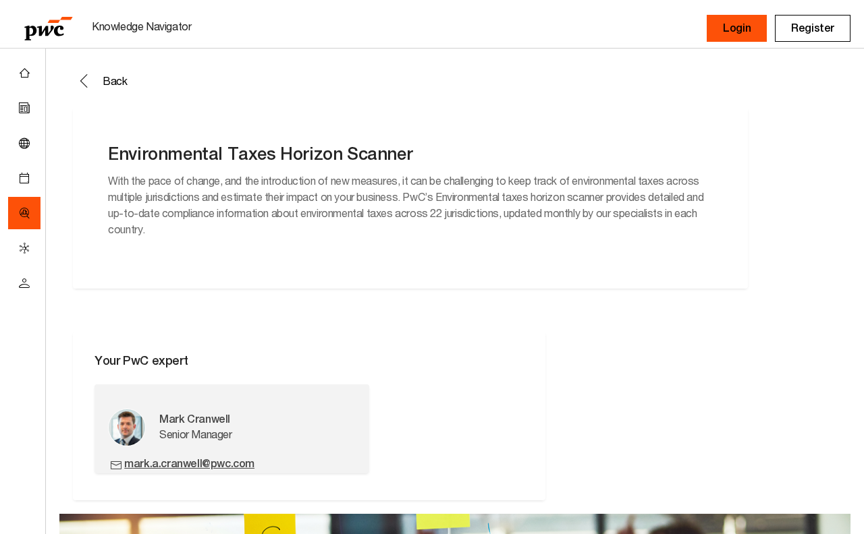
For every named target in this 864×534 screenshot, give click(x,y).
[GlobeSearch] (24, 143)
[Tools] (24, 213)
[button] (737, 28)
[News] (24, 108)
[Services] (24, 248)
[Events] (24, 178)
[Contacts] (24, 283)
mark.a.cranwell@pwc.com (189, 463)
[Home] (24, 73)
